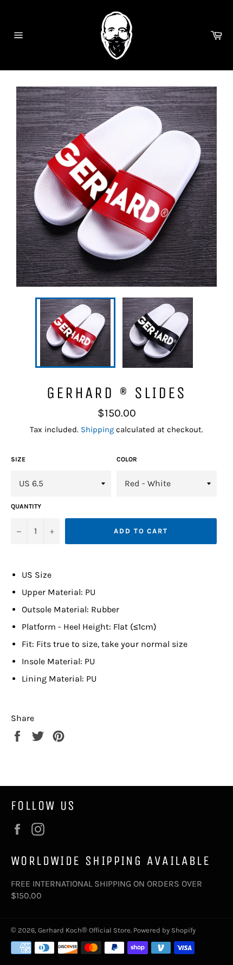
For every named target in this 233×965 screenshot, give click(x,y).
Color (126, 459)
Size (18, 459)
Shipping (97, 429)
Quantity (26, 506)
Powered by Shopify (164, 930)
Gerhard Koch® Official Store (84, 930)
